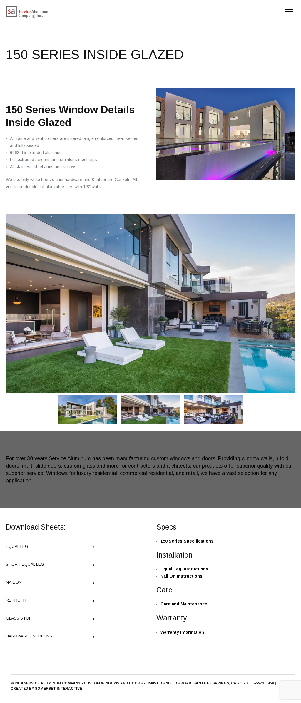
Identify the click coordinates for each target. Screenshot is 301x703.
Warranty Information (182, 632)
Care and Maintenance (183, 604)
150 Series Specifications (187, 541)
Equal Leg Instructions (184, 569)
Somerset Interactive (58, 689)
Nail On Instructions (181, 576)
